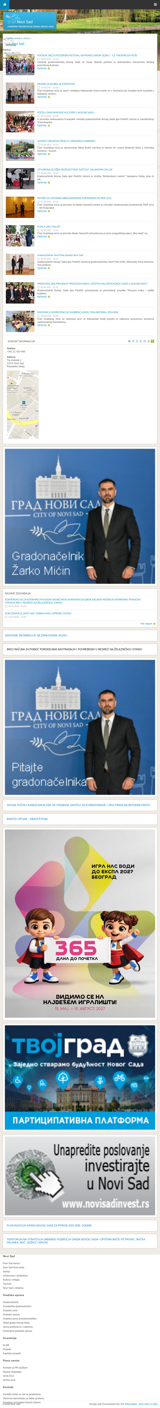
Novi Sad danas (11, 1263)
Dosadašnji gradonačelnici (17, 1306)
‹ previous (133, 341)
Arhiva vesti (9, 1380)
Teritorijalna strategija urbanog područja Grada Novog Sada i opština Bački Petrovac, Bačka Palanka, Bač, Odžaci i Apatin (76, 1241)
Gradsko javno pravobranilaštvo (20, 1318)
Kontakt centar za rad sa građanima (22, 1394)
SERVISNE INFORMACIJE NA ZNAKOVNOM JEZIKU (36, 635)
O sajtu (154, 1404)
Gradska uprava (13, 1295)
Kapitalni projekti (12, 1353)
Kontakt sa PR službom (15, 1367)
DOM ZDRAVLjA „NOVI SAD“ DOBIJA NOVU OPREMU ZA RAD (38, 613)
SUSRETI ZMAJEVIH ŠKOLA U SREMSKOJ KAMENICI (66, 141)
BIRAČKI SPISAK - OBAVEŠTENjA (27, 819)
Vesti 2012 (8, 1376)
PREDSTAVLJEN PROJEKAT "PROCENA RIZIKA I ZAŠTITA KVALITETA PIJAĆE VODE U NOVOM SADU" (92, 283)
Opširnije (42, 68)
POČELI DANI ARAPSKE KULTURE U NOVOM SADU (65, 112)
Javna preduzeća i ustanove (18, 1327)
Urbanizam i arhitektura (15, 1275)
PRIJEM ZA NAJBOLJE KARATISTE (56, 84)
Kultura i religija (11, 1279)
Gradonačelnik (11, 1302)
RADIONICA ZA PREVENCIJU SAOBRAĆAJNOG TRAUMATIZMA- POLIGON (77, 312)
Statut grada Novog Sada (16, 1322)
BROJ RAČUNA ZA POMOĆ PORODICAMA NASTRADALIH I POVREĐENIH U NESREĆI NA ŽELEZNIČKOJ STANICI (74, 649)
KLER (6, 1345)
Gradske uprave (11, 1314)
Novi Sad (9, 1256)
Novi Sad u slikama (13, 1288)
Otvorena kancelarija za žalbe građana (23, 1398)
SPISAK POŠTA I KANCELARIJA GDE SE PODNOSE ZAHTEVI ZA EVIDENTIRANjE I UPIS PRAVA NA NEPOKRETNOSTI (78, 805)
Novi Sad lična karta (13, 1267)
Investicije (10, 1338)
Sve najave (146, 623)
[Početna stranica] (30, 29)
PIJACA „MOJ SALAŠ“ (48, 226)
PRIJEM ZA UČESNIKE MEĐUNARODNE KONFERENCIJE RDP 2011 (74, 198)
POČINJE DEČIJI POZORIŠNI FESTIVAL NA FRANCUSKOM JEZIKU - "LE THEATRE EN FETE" (87, 55)
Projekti (7, 1349)
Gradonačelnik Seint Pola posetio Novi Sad (60, 255)
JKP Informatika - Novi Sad (134, 1404)
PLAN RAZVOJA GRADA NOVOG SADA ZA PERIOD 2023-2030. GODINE (49, 1225)
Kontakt (8, 1387)
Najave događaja (18, 593)
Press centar (11, 1360)
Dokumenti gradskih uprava (17, 1331)
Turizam (7, 1284)
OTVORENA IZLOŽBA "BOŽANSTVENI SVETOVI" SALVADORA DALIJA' (75, 169)
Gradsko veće (10, 1310)
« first (129, 341)
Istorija (6, 1271)
